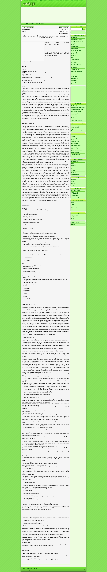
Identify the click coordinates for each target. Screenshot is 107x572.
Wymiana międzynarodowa (77, 197)
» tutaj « (82, 0)
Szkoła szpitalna (74, 53)
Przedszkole (74, 37)
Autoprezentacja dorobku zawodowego (76, 114)
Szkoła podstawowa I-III (76, 39)
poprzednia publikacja (28, 27)
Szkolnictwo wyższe (75, 48)
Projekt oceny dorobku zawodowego (76, 118)
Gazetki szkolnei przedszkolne (74, 193)
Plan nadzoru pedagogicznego (78, 130)
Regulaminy (73, 129)
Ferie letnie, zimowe (75, 190)
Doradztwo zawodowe (76, 139)
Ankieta (72, 163)
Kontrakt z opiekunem (76, 115)
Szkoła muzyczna (75, 52)
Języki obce (73, 73)
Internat (72, 61)
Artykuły (73, 136)
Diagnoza (73, 170)
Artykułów (73, 179)
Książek (73, 183)
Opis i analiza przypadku (76, 120)
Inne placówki (74, 67)
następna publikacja (63, 27)
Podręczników (74, 185)
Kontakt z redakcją (75, 222)
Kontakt (35, 568)
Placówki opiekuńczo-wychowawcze (76, 65)
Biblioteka (73, 55)
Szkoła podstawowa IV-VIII (77, 41)
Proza (72, 204)
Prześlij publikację (75, 217)
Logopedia (73, 74)
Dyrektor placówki (75, 141)
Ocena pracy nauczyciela (76, 147)
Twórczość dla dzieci (76, 206)
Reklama (73, 224)
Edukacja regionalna (75, 69)
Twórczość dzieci (75, 207)
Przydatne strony (75, 105)
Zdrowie (73, 156)
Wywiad (73, 167)
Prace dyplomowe (75, 152)
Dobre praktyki (74, 138)
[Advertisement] (33, 51)
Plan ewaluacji (74, 161)
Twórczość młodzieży (76, 209)
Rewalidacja (73, 80)
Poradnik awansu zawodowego (78, 107)
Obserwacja (73, 165)
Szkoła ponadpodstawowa (77, 44)
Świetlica (73, 57)
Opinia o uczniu (74, 148)
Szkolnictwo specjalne (63, 33)
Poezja (72, 202)
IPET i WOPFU (74, 143)
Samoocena (73, 172)
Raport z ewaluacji (75, 174)
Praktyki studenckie (75, 154)
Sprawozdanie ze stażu (76, 111)
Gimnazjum (73, 43)
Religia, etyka (74, 76)
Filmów (72, 181)
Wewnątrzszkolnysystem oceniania (75, 127)
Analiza (72, 168)
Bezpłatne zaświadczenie (76, 218)
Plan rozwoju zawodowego (77, 109)
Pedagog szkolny (75, 59)
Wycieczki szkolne (75, 195)
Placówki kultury (75, 62)
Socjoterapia (74, 82)
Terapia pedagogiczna (76, 83)
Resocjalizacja (74, 78)
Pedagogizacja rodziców (76, 150)
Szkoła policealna (75, 46)
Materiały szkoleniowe (76, 145)
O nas (23, 568)
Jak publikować (74, 215)
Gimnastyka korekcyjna (76, 71)
